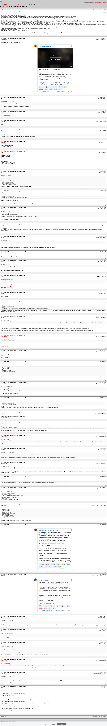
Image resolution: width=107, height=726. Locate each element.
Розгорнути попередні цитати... (8, 196)
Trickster (3, 121)
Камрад (2, 363)
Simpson (3, 237)
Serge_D (3, 413)
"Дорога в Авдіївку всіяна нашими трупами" (14, 693)
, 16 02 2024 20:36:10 (7, 279)
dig (1, 12)
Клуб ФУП (7, 2)
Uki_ (2, 192)
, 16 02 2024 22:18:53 (5, 320)
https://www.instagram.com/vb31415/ (16, 15)
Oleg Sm (3, 423)
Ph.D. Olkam (3, 505)
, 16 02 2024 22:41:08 (6, 386)
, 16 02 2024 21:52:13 (7, 305)
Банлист (44, 4)
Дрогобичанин (4, 39)
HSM (2, 112)
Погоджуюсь (61, 724)
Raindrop (3, 449)
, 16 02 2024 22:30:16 (7, 646)
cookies (53, 724)
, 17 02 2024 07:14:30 (7, 676)
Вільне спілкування (10, 4)
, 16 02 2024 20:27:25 (6, 133)
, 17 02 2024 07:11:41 (5, 663)
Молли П (3, 293)
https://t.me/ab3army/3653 (7, 105)
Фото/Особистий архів (20, 4)
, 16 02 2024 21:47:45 (7, 452)
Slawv (2, 687)
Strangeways (4, 225)
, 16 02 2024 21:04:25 (5, 240)
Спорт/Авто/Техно (30, 4)
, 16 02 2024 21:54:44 (6, 264)
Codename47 (4, 436)
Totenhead (3, 673)
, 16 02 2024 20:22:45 (8, 101)
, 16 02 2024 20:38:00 (6, 175)
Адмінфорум (37, 4)
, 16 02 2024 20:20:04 (5, 339)
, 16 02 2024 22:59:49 (7, 633)
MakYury (3, 142)
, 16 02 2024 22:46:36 (8, 401)
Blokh (2, 276)
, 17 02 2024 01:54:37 (7, 620)
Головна (2, 2)
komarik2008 (4, 463)
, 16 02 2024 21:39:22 (6, 211)
